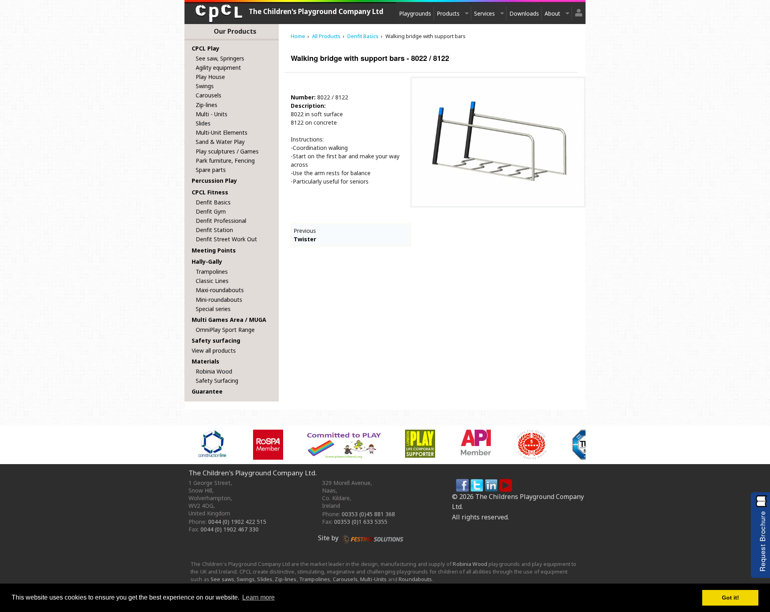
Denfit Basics (213, 202)
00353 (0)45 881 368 (368, 514)
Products (448, 13)
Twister (305, 239)
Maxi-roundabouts (220, 290)
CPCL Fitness (210, 192)
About (552, 13)
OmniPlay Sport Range (225, 329)
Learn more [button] (258, 597)
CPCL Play (205, 48)
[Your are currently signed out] (579, 9)
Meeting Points (214, 250)
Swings (205, 86)
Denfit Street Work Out (226, 239)
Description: (308, 105)
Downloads (524, 13)
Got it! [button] (730, 597)
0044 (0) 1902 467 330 (230, 529)
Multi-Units (373, 579)
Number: (303, 97)
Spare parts (211, 170)
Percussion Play (214, 180)
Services (484, 13)
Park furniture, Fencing (225, 160)
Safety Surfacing (217, 380)
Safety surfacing (216, 340)
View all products (214, 350)
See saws (222, 579)
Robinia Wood (214, 371)
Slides (203, 123)
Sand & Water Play (220, 141)
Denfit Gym (211, 211)
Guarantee (207, 391)
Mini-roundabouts (219, 299)
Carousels (208, 95)
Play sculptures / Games (227, 151)
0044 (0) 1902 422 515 (237, 521)
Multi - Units (211, 114)
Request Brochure (762, 541)
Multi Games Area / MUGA (229, 319)
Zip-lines (206, 105)
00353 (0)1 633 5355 (360, 521)
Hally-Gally (207, 261)
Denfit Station (214, 230)
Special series (213, 309)
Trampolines (212, 271)
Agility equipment (218, 67)
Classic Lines (212, 281)
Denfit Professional (221, 220)
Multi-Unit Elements (221, 132)
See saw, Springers (220, 58)
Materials (205, 361)
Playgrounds (415, 13)
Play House (210, 77)
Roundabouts (415, 579)
